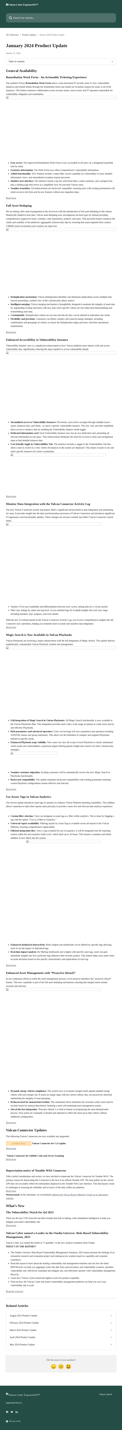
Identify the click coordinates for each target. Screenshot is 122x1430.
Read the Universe (14, 1291)
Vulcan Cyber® (105, 1394)
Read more (11, 198)
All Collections (12, 35)
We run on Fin (15, 1421)
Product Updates (29, 35)
